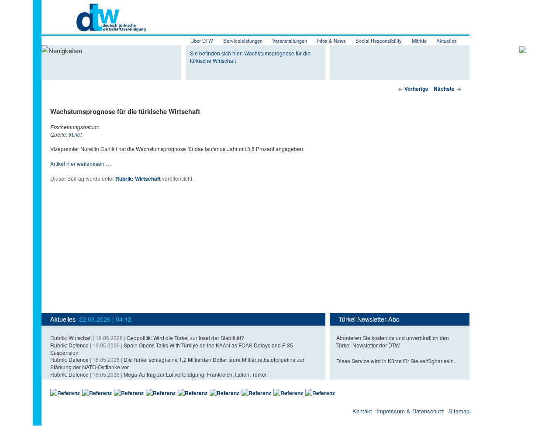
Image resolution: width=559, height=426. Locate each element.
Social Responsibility (378, 40)
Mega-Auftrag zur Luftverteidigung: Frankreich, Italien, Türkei (195, 374)
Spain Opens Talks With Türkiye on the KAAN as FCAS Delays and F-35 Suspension (171, 348)
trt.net (75, 134)
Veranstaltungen (289, 40)
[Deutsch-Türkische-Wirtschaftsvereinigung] (93, 26)
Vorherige (413, 89)
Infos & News (331, 40)
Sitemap (459, 411)
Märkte (419, 40)
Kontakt (362, 411)
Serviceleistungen (242, 40)
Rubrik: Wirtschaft (138, 178)
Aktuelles (446, 40)
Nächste (447, 89)
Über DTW (201, 40)
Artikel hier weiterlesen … (80, 163)
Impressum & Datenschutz (410, 411)
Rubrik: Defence (69, 345)
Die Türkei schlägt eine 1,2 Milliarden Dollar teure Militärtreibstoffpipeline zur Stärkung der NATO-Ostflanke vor (177, 363)
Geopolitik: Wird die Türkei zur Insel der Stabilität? (185, 337)
